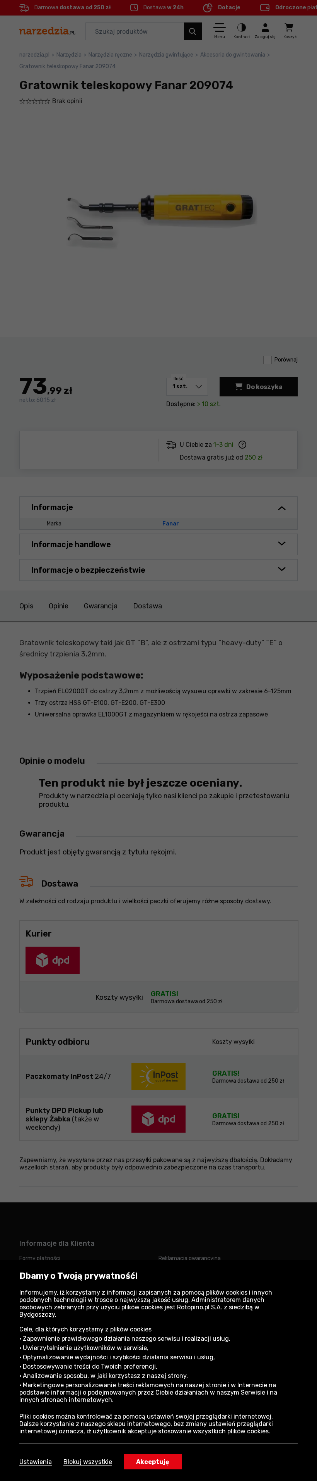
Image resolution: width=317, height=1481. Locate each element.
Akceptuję (152, 1462)
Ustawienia (35, 1462)
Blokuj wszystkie (87, 1462)
